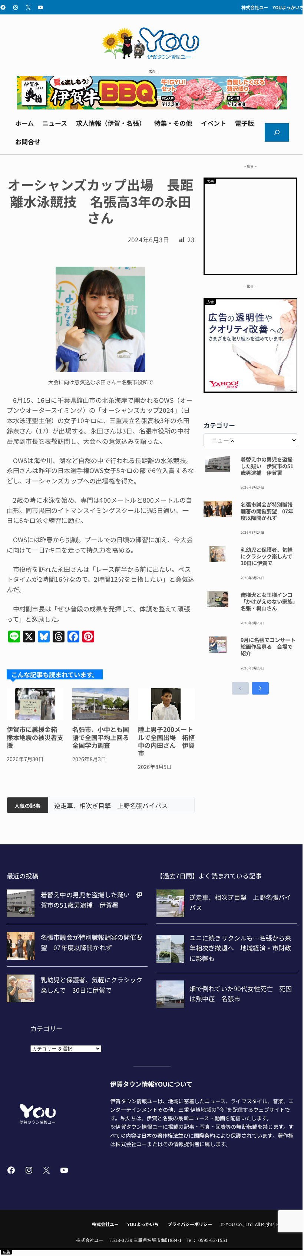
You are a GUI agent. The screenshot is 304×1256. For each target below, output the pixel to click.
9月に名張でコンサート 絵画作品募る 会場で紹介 (269, 646)
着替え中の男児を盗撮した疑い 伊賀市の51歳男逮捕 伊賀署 (267, 466)
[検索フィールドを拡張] (277, 132)
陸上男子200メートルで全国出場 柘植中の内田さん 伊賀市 (166, 741)
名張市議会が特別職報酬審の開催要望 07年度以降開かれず (267, 511)
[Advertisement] (251, 225)
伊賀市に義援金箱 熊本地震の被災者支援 (35, 737)
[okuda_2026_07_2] (152, 106)
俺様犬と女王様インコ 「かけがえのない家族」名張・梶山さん (269, 601)
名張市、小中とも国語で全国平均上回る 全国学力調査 (100, 737)
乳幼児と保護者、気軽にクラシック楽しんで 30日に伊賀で (269, 556)
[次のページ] (260, 688)
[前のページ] (240, 688)
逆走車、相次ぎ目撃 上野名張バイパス (111, 805)
